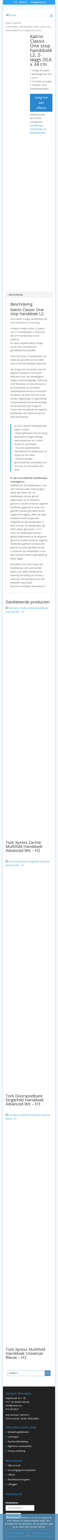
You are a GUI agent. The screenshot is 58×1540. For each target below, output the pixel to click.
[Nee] (54, 1526)
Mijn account (14, 1465)
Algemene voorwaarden (20, 1446)
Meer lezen (41, 1533)
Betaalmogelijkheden (18, 1431)
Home (8, 23)
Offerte (11, 1474)
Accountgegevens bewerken (22, 1470)
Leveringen (13, 1436)
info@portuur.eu (14, 1405)
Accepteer (16, 1533)
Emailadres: (12, 1502)
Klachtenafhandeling (18, 1441)
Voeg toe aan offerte (41, 102)
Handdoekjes (26, 26)
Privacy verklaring (16, 1450)
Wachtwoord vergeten (19, 1479)
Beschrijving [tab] (15, 294)
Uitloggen (12, 1484)
